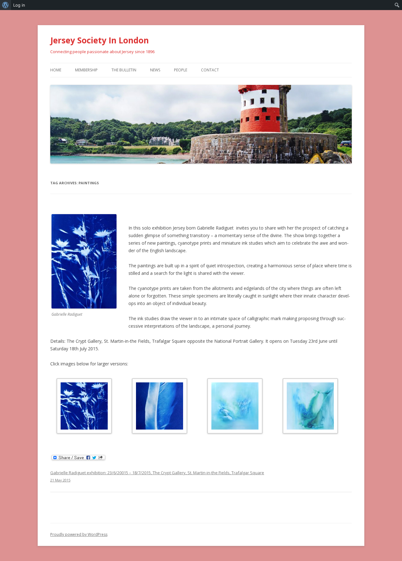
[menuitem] (5, 5)
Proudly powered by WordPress (78, 534)
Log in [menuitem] (19, 5)
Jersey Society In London (99, 40)
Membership (86, 70)
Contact (210, 70)
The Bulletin (123, 70)
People (180, 70)
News (155, 70)
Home (55, 70)
